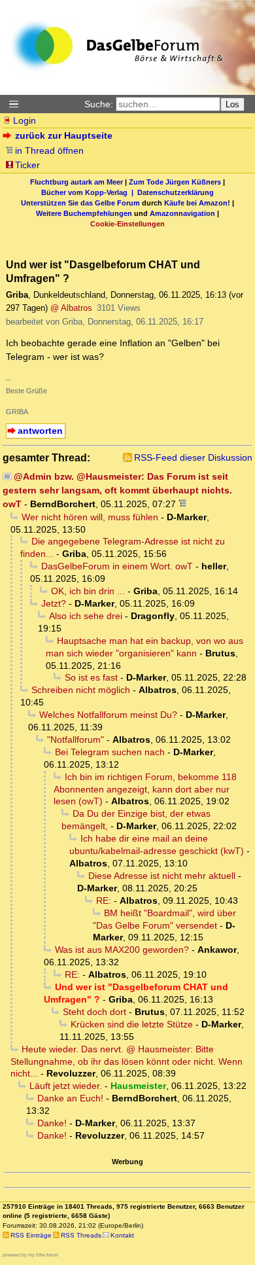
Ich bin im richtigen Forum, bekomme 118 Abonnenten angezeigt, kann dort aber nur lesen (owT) (145, 789)
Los (232, 104)
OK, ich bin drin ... (88, 591)
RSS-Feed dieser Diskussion (193, 457)
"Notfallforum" (75, 739)
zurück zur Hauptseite (63, 135)
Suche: (98, 104)
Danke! (52, 1123)
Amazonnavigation (182, 213)
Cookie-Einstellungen (127, 224)
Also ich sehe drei (85, 616)
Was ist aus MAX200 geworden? (122, 949)
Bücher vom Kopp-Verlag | (89, 192)
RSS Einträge (31, 1235)
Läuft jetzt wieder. (65, 1085)
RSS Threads (81, 1235)
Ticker (27, 165)
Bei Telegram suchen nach (110, 752)
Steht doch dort (94, 1012)
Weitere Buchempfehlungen (84, 213)
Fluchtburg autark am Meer (76, 182)
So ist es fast (91, 677)
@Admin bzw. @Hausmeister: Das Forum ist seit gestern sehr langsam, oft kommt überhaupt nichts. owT (117, 490)
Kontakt (122, 1235)
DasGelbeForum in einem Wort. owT (117, 566)
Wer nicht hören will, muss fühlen (90, 517)
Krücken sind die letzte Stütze (132, 1024)
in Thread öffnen (49, 150)
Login (24, 120)
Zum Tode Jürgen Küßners (175, 182)
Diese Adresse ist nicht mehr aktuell (161, 875)
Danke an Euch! (70, 1098)
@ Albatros (71, 308)
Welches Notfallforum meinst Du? (108, 714)
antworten (40, 430)
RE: (103, 900)
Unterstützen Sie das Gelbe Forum (80, 203)
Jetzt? (53, 603)
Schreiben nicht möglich (80, 690)
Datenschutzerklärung (175, 192)
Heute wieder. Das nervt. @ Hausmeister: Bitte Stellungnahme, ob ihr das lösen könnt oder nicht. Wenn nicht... (126, 1061)
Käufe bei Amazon (196, 203)
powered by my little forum (30, 1255)
